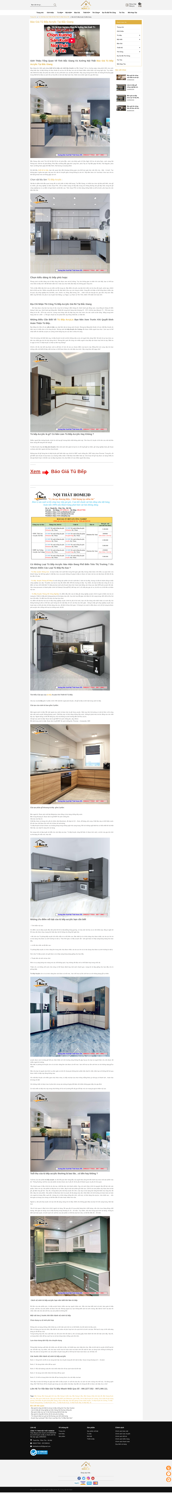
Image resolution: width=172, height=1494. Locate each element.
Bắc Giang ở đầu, (78, 1396)
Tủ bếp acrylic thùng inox (40, 572)
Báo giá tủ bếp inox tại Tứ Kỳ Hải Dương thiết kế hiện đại (49, 1412)
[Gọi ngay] (168, 1468)
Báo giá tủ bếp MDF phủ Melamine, (61, 1398)
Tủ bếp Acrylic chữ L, (50, 1402)
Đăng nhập (132, 4)
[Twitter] (83, 1478)
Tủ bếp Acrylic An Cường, (100, 1400)
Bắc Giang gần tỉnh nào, (49, 1396)
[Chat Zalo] (168, 1479)
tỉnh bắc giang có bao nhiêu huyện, (80, 1400)
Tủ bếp (89, 1433)
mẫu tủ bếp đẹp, (63, 1400)
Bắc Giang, (38, 1396)
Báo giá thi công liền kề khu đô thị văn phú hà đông (47, 1414)
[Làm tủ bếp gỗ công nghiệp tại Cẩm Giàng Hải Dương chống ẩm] (121, 87)
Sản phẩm (62, 1436)
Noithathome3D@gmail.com (41, 1446)
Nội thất (89, 1436)
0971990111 (46, 1443)
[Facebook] (79, 1478)
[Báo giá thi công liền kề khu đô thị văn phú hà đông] (121, 108)
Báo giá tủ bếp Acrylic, (43, 1398)
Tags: (32, 1396)
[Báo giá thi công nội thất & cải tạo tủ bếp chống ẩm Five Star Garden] (121, 77)
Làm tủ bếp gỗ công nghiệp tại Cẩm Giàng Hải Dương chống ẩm (51, 1410)
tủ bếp (49, 695)
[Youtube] (92, 1478)
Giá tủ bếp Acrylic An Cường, (89, 1398)
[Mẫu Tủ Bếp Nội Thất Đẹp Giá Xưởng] (86, 5)
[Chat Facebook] (168, 1474)
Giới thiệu (62, 1433)
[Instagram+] (88, 1478)
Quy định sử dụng (121, 1444)
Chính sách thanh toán (122, 1441)
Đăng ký (131, 6)
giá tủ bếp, (76, 1398)
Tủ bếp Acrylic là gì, (63, 1402)
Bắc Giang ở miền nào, (64, 1396)
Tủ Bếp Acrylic (55, 179)
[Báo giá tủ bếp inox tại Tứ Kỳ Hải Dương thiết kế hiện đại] (121, 98)
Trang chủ (62, 1431)
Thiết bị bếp (90, 1439)
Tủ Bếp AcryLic (65, 319)
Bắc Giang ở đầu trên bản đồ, (93, 1396)
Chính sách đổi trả (121, 1436)
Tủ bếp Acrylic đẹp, (76, 1402)
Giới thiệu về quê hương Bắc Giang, (46, 1400)
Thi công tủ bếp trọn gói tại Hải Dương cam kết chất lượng (49, 1416)
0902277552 (37, 1443)
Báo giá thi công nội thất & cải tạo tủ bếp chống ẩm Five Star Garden (53, 1408)
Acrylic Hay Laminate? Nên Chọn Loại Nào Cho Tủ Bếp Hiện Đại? (51, 1418)
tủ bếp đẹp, (86, 1402)
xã (90, 1402)
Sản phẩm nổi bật (92, 1431)
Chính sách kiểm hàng (122, 1439)
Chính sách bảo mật (121, 1431)
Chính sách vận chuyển (122, 1433)
